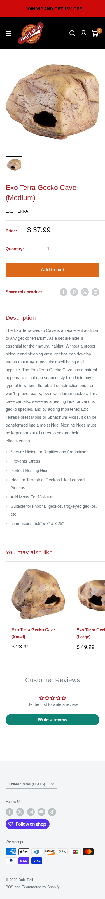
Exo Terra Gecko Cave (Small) (33, 633)
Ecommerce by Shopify (41, 887)
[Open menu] (8, 33)
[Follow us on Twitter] (20, 812)
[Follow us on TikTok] (52, 812)
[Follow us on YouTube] (41, 812)
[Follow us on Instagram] (31, 812)
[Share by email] (95, 292)
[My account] (83, 33)
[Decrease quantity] (33, 249)
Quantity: (15, 248)
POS (9, 887)
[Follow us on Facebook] (9, 812)
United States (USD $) (27, 784)
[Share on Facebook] (63, 292)
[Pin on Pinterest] (74, 292)
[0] (94, 33)
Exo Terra (17, 211)
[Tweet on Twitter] (85, 292)
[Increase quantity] (63, 249)
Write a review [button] (52, 719)
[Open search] (72, 33)
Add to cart (52, 269)
